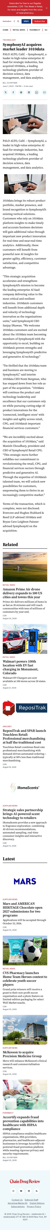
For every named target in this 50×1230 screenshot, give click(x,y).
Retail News (19, 30)
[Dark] (15, 21)
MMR (26, 21)
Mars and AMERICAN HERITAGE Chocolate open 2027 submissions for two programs (22, 909)
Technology (9, 40)
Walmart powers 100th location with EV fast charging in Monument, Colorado (20, 667)
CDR (5, 616)
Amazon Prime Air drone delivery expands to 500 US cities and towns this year (22, 593)
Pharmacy (35, 30)
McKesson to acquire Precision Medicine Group (22, 1054)
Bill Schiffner (10, 83)
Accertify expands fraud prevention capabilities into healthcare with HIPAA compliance (23, 1123)
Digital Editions (37, 1203)
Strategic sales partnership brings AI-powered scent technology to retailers (23, 814)
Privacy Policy (34, 1206)
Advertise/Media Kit (18, 1203)
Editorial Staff (31, 1200)
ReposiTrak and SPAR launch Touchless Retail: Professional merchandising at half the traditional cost (24, 736)
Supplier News (10, 806)
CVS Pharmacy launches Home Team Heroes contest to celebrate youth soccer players (25, 979)
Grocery (7, 726)
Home (5, 30)
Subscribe (39, 21)
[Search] (18, 21)
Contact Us (17, 1200)
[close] (46, 8)
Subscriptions (18, 1206)
